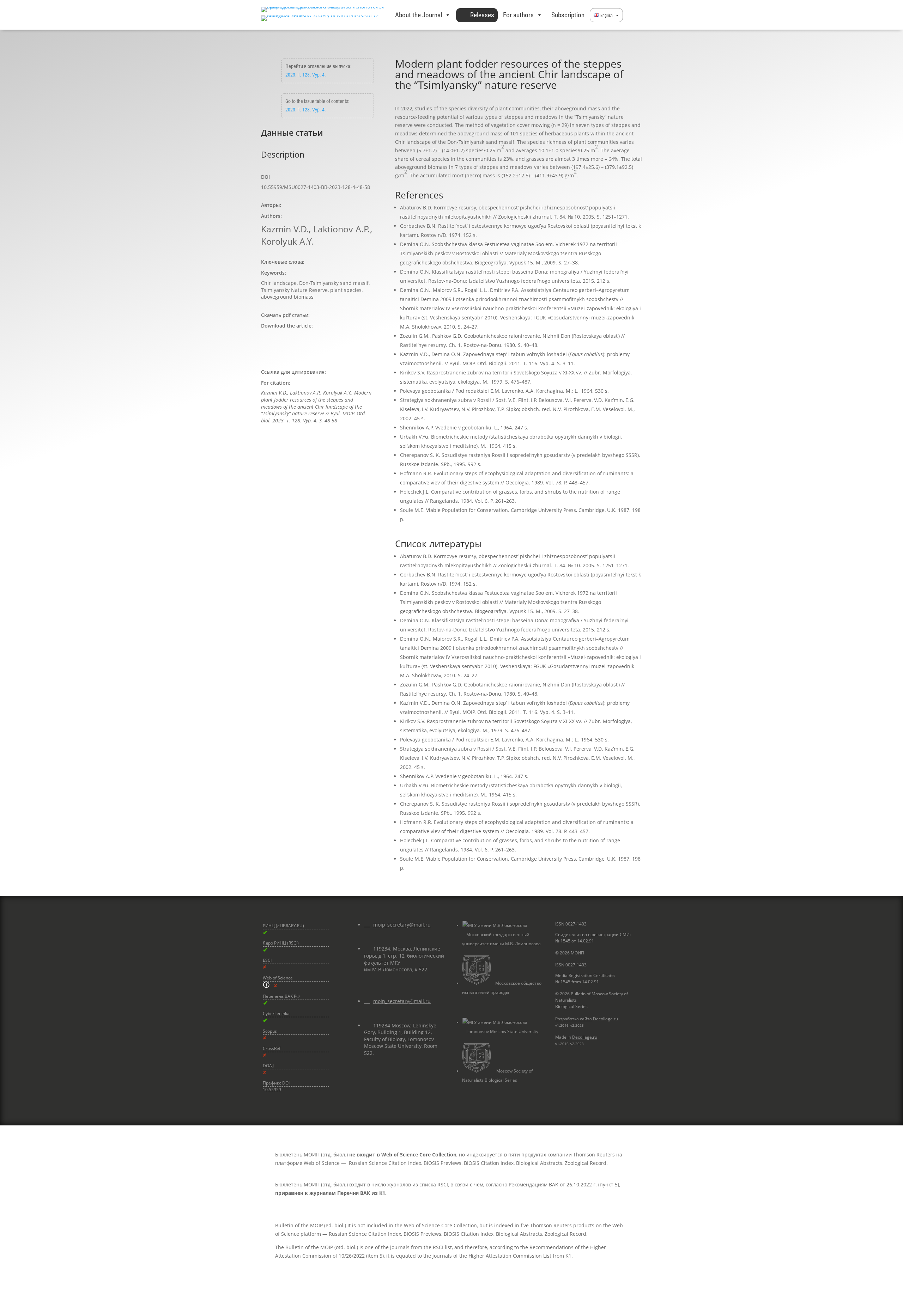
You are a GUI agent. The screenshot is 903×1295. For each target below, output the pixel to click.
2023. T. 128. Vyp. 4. (305, 75)
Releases (482, 15)
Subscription (567, 15)
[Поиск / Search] (632, 15)
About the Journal (418, 15)
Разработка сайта (573, 1019)
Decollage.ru (584, 1037)
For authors (518, 15)
